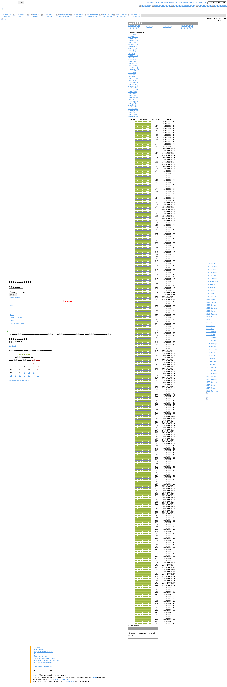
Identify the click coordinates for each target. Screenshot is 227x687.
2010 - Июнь (210, 290)
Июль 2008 (132, 94)
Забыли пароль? (14, 297)
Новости (7, 16)
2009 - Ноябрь (211, 311)
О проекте (37, 647)
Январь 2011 (132, 39)
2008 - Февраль (211, 367)
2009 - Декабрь (211, 308)
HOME (5, 20)
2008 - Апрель (211, 361)
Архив (12, 315)
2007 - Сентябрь (212, 382)
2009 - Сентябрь (212, 317)
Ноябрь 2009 (132, 65)
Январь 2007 (132, 114)
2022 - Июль (210, 264)
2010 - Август (211, 284)
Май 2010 (131, 54)
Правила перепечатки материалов (46, 654)
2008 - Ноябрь (211, 346)
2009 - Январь (211, 341)
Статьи (49, 16)
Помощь (152, 2)
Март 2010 (132, 58)
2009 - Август (211, 320)
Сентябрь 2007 (133, 111)
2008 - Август (211, 352)
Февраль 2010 (133, 59)
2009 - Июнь (210, 326)
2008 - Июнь (210, 358)
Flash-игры (136, 16)
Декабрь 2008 (133, 86)
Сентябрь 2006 (133, 116)
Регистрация (68, 301)
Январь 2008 (132, 103)
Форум (21, 16)
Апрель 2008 (133, 97)
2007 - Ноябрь (211, 376)
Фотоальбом (121, 16)
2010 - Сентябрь (212, 281)
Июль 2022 (132, 35)
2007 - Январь (211, 388)
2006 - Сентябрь (212, 391)
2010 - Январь (211, 305)
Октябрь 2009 (133, 67)
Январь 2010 (132, 61)
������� (14, 381)
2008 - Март (210, 364)
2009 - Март (210, 335)
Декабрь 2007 (133, 105)
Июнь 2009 (132, 75)
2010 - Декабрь (211, 272)
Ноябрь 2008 (132, 88)
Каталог (35, 16)
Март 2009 (132, 80)
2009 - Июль (210, 323)
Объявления (92, 16)
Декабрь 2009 (133, 63)
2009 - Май (210, 329)
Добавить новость (16, 317)
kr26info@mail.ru (61, 679)
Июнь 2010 (132, 52)
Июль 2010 (132, 50)
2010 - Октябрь (211, 278)
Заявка (53, 658)
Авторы (12, 320)
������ (24, 381)
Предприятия (107, 16)
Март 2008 (132, 99)
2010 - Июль (210, 287)
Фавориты (159, 2)
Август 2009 (132, 71)
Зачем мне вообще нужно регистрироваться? (191, 2)
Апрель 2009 (133, 78)
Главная (12, 305)
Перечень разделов (17, 323)
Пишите (169, 2)
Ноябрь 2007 (132, 107)
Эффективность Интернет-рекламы (46, 660)
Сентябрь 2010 (133, 46)
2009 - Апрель (211, 332)
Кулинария (78, 16)
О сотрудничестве (40, 656)
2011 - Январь (211, 269)
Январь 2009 (132, 84)
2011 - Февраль (211, 267)
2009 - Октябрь (211, 314)
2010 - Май (210, 293)
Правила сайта (39, 650)
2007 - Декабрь (211, 373)
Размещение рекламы (41, 658)
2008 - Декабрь (211, 344)
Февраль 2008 (133, 101)
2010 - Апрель (211, 296)
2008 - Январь (211, 370)
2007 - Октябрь (211, 379)
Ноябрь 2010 (132, 42)
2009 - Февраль (211, 338)
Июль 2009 (132, 73)
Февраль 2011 (133, 37)
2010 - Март (210, 299)
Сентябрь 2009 (133, 69)
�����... (13, 346)
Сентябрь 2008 (133, 90)
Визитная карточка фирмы (43, 662)
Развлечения (64, 16)
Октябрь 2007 (133, 109)
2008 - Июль (210, 355)
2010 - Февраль (211, 302)
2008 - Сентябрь (212, 349)
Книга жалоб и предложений (44, 667)
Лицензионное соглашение (43, 652)
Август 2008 (132, 92)
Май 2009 (131, 76)
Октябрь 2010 (133, 44)
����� (149, 27)
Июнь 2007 (132, 112)
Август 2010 (132, 48)
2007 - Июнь (210, 385)
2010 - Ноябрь (211, 275)
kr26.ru (35, 675)
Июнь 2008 (132, 95)
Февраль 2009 (133, 82)
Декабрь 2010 (133, 40)
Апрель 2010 (133, 56)
